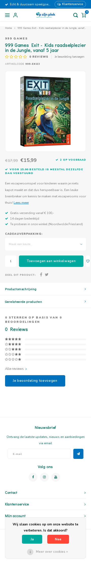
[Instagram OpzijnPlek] (44, 477)
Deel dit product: (20, 275)
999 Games (16, 38)
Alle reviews (14, 369)
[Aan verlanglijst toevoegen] (88, 261)
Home (8, 28)
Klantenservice (72, 4)
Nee (58, 539)
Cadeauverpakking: (23, 234)
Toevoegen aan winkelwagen (51, 261)
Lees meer (21, 202)
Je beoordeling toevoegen (69, 57)
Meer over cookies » (52, 551)
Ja (32, 539)
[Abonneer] (78, 454)
